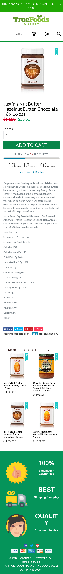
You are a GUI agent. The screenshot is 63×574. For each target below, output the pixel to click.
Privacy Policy (43, 557)
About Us (25, 557)
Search (13, 557)
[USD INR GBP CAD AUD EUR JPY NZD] (19, 34)
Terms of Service (30, 561)
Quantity (8, 128)
